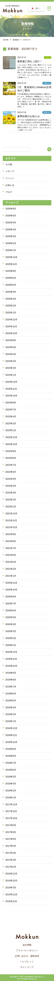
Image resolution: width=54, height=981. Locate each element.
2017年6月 (10, 839)
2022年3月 (10, 492)
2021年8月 (10, 541)
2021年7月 (10, 548)
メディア (9, 171)
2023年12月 (11, 382)
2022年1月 (10, 506)
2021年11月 (11, 520)
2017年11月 (11, 811)
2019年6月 (10, 693)
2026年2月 (10, 243)
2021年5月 (10, 562)
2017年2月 (10, 867)
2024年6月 (10, 347)
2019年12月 (11, 652)
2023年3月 (10, 423)
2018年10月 (11, 742)
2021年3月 (10, 569)
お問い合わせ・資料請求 (27, 956)
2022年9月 (10, 451)
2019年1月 (10, 721)
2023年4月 (10, 416)
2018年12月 (11, 728)
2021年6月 (10, 555)
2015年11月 (11, 901)
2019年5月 (10, 700)
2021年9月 (10, 534)
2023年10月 (11, 395)
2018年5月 (10, 776)
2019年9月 (10, 673)
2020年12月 (11, 583)
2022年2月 (10, 499)
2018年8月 (10, 756)
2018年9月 (10, 749)
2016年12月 (11, 873)
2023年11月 (11, 389)
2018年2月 (10, 790)
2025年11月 (11, 264)
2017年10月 (11, 818)
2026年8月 (10, 208)
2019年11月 (11, 659)
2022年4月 (10, 486)
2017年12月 (11, 804)
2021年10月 (11, 527)
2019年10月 (11, 666)
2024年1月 (10, 375)
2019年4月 (10, 707)
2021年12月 (11, 513)
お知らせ (9, 185)
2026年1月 (10, 250)
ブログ (8, 192)
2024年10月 (11, 333)
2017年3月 (10, 860)
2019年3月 (10, 714)
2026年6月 (10, 215)
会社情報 (27, 945)
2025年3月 (10, 299)
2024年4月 (10, 354)
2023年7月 (10, 409)
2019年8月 (10, 679)
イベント (9, 178)
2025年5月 (10, 285)
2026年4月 (10, 229)
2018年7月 (10, 763)
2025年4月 (10, 292)
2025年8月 (10, 271)
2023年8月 (10, 402)
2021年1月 (10, 576)
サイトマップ (27, 967)
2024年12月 (11, 319)
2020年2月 (10, 638)
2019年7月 (10, 686)
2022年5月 (10, 479)
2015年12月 (11, 894)
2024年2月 (10, 368)
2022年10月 (11, 444)
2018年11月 (11, 735)
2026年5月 (10, 222)
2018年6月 (10, 770)
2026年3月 (10, 236)
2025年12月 (11, 257)
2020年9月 (10, 596)
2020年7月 (10, 603)
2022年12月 (11, 437)
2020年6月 (10, 610)
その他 (8, 164)
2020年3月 (10, 631)
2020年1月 (10, 645)
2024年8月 (10, 340)
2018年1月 (10, 797)
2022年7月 (10, 465)
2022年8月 (10, 458)
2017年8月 (10, 832)
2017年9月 (10, 825)
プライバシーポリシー (27, 950)
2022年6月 (10, 472)
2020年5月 (10, 617)
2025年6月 (10, 278)
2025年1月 (10, 312)
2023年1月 (10, 430)
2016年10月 (11, 880)
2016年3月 (10, 887)
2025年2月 (10, 305)
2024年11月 (11, 326)
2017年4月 (10, 853)
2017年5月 (10, 846)
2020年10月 (11, 589)
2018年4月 (10, 783)
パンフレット (27, 961)
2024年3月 (10, 361)
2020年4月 (10, 624)
